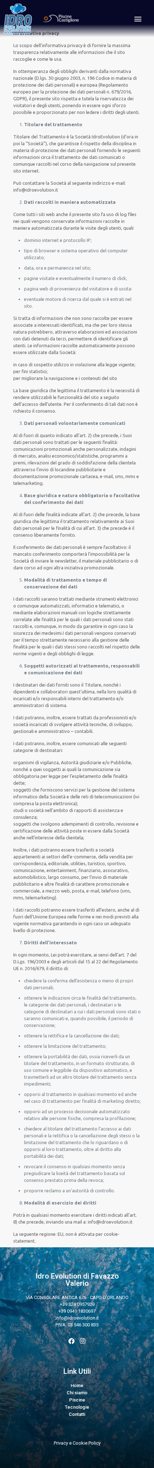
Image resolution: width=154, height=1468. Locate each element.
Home (77, 1385)
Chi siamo (77, 1392)
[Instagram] (82, 1341)
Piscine (77, 1400)
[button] (138, 18)
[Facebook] (71, 1341)
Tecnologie (77, 1407)
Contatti (77, 1414)
